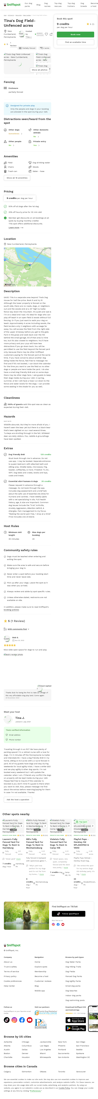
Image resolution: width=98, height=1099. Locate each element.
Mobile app (40, 991)
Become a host (41, 976)
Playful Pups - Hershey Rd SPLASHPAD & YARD (81, 843)
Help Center (9, 986)
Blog (38, 5)
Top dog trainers (71, 4)
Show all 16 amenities (17, 178)
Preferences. (35, 1091)
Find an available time (75, 42)
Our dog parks (28, 4)
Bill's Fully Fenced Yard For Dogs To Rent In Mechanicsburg (34, 843)
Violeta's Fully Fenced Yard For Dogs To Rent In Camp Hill (58, 843)
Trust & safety (10, 967)
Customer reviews (43, 981)
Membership (40, 971)
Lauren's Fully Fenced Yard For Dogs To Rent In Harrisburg (11, 843)
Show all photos (39, 70)
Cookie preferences (13, 981)
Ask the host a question (18, 799)
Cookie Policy (64, 1088)
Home (37, 962)
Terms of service (11, 971)
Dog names (47, 4)
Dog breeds (84, 4)
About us (8, 962)
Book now (75, 34)
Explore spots (41, 967)
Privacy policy (10, 976)
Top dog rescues (58, 4)
